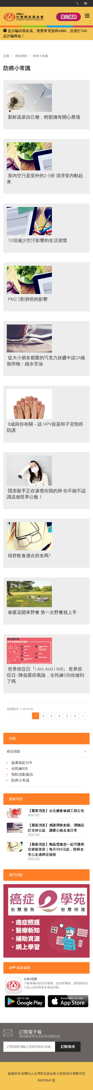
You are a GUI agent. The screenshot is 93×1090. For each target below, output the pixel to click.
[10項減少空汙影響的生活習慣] (29, 221)
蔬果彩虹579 (21, 763)
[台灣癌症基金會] (19, 17)
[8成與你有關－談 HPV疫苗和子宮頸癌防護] (29, 404)
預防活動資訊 (22, 774)
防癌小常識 (20, 780)
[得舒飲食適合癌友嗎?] (29, 536)
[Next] (82, 715)
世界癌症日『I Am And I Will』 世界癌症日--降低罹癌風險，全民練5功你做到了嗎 (45, 675)
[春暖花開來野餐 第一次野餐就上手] (29, 594)
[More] (85, 2)
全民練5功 (19, 768)
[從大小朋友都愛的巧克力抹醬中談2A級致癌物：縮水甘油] (29, 338)
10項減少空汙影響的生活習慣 (37, 240)
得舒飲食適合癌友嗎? (29, 555)
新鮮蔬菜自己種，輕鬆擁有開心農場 (43, 117)
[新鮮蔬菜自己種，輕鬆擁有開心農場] (29, 98)
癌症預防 (21, 56)
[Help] (77, 2)
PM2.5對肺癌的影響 (27, 299)
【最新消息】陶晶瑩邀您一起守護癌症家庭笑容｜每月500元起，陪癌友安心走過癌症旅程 (56, 849)
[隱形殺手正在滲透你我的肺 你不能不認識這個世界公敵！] (29, 471)
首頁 (6, 56)
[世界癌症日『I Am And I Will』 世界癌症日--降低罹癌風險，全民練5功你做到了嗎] (29, 651)
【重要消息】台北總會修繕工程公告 (56, 811)
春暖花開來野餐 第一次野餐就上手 (42, 612)
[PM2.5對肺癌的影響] (29, 280)
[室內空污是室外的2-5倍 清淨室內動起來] (29, 156)
